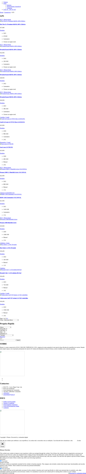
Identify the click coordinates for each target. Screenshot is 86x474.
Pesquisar (2, 336)
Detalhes (2, 30)
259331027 (6, 393)
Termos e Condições (8, 403)
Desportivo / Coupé (5, 142)
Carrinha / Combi (4, 117)
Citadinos (2, 268)
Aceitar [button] (79, 440)
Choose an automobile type (7, 192)
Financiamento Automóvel (14, 6)
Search (18, 340)
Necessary (4, 461)
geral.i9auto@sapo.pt (9, 394)
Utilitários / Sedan (4, 243)
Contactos (9, 8)
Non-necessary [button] (4, 467)
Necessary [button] (2, 459)
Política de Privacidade (9, 401)
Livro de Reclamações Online (11, 406)
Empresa (9, 5)
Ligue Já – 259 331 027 (9, 9)
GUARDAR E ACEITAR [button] (7, 473)
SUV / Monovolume (5, 19)
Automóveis (7, 12)
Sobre (4, 3)
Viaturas (5, 2)
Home (1, 12)
